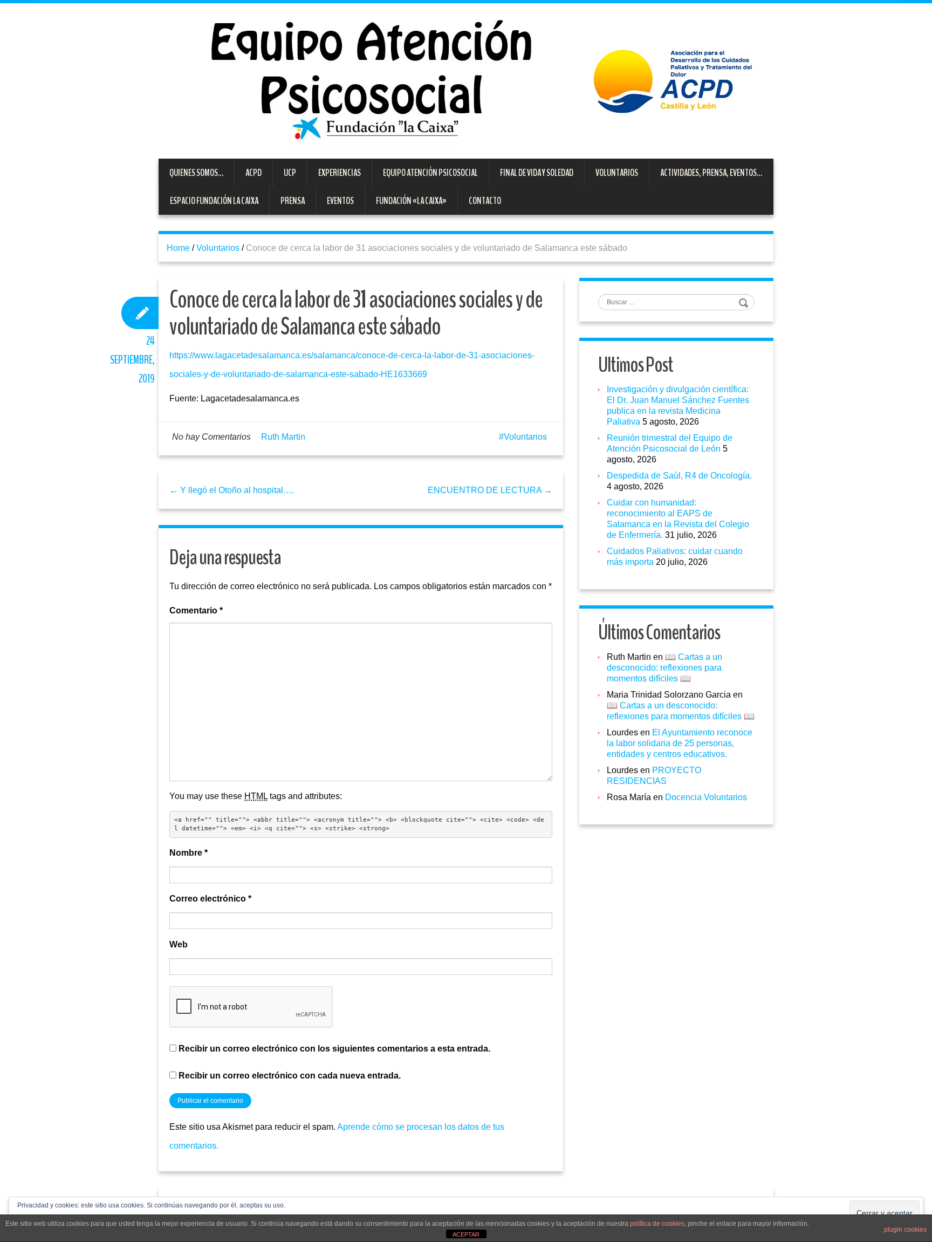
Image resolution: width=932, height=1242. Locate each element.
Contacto (485, 200)
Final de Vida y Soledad (536, 172)
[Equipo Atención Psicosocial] (466, 80)
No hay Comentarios (211, 436)
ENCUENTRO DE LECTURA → (490, 490)
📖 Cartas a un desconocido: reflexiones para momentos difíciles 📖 (664, 667)
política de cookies (657, 1223)
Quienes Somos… (196, 172)
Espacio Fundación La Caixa (214, 200)
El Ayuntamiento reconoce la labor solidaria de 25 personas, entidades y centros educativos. (679, 743)
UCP (290, 172)
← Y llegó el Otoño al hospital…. (231, 490)
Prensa (292, 200)
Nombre (188, 852)
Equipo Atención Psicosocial (430, 172)
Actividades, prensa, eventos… (711, 172)
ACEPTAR (466, 1234)
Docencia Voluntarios (706, 797)
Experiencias (339, 172)
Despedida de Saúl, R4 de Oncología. (679, 475)
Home (178, 248)
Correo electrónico (210, 898)
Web (178, 944)
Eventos (340, 200)
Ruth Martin (283, 436)
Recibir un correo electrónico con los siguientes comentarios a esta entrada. (334, 1048)
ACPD (253, 172)
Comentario (196, 610)
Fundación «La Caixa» (411, 200)
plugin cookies (905, 1229)
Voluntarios (616, 172)
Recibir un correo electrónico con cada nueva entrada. (290, 1075)
